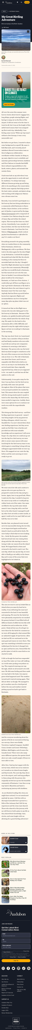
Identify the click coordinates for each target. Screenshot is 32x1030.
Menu (3, 2)
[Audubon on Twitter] (13, 968)
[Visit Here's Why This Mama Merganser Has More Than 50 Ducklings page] (15, 899)
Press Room (20, 984)
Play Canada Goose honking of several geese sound (26, 851)
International (14, 11)
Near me (17, 2)
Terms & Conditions (22, 957)
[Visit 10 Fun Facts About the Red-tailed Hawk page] (15, 873)
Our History (5, 982)
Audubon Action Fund (8, 995)
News (4, 11)
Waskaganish (12, 232)
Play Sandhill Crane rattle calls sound (26, 843)
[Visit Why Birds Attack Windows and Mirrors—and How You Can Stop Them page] (15, 864)
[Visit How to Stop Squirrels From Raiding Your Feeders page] (15, 882)
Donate (27, 2)
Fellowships (20, 982)
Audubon (8, 2)
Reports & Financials (7, 992)
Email (4, 933)
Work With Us (21, 979)
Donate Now (5, 1008)
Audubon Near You (7, 1002)
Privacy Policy (16, 1028)
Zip (3, 939)
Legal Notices (8, 1028)
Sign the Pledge (9, 104)
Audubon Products (7, 1005)
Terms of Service (6, 952)
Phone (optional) (7, 945)
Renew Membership (7, 1013)
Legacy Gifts (5, 1010)
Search (21, 2)
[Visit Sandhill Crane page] (15, 840)
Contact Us (20, 987)
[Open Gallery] (28, 31)
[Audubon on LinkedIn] (18, 968)
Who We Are (5, 979)
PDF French (6, 27)
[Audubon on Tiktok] (23, 968)
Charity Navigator (16, 1020)
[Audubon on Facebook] (8, 968)
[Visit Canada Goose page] (15, 849)
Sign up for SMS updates (21, 990)
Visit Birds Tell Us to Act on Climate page (16, 90)
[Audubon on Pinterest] (28, 968)
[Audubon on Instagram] (3, 968)
